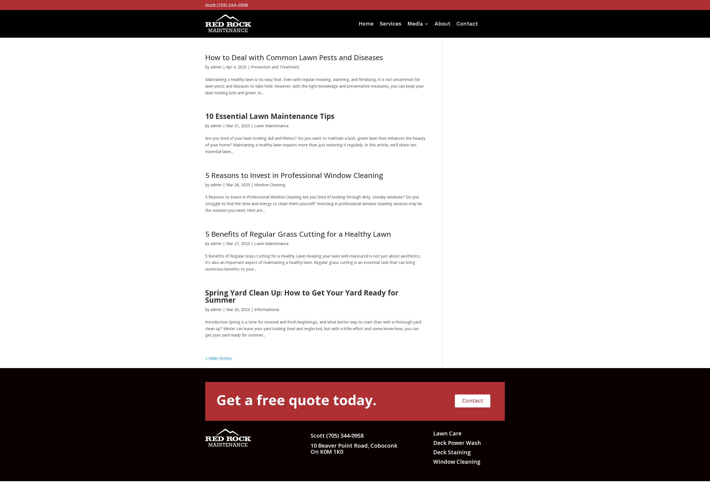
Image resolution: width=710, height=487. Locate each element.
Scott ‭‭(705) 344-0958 (226, 4)
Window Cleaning (269, 184)
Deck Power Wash (457, 443)
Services (390, 24)
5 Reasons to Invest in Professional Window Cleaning (294, 175)
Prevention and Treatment (275, 67)
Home (366, 24)
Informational (266, 309)
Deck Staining (452, 452)
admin (216, 67)
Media (415, 24)
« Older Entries (218, 358)
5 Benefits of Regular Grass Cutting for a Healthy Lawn (298, 234)
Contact (467, 24)
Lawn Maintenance (271, 125)
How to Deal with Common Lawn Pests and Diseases (294, 57)
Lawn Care (447, 433)
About (442, 24)
